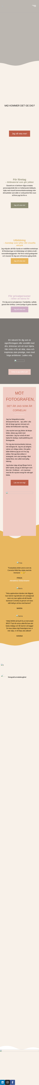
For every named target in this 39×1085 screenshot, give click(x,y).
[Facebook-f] (12, 1082)
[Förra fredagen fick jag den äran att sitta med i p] (10, 988)
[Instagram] (7, 1082)
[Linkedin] (2, 1082)
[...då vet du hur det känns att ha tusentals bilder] (29, 728)
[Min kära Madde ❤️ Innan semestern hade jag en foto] (10, 708)
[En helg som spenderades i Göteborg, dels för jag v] (29, 957)
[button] (34, 5)
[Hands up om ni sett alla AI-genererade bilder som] (29, 841)
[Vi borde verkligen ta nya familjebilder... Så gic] (10, 853)
